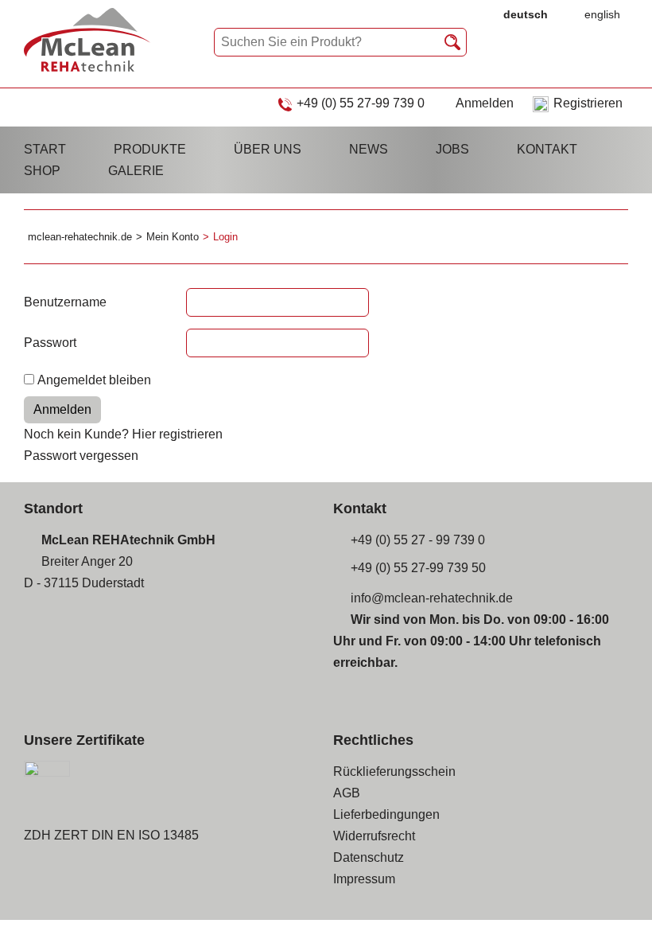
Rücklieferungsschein (394, 771)
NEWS (368, 149)
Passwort (50, 342)
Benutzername (65, 302)
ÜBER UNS (267, 149)
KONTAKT (547, 149)
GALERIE (136, 170)
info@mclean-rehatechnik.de (432, 598)
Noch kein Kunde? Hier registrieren (123, 434)
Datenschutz (368, 857)
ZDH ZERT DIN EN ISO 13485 (111, 835)
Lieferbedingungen (386, 814)
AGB (346, 793)
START (45, 149)
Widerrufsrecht (374, 836)
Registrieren (588, 103)
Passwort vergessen (81, 455)
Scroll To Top (612, 904)
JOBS (452, 149)
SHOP (42, 170)
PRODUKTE (150, 149)
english (602, 14)
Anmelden (485, 103)
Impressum (364, 879)
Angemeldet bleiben (94, 380)
